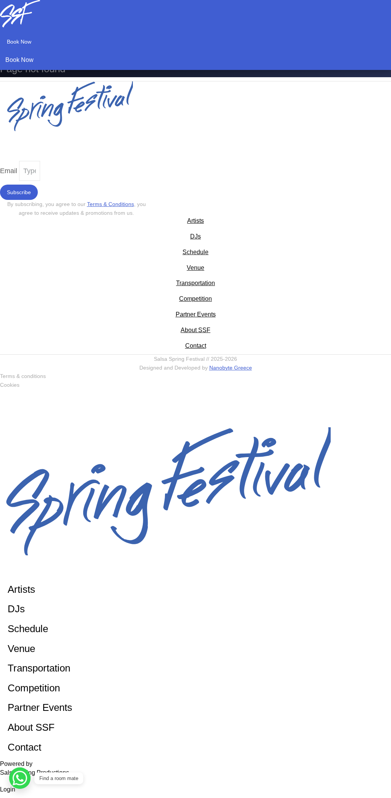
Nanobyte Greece (230, 368)
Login (7, 789)
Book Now (19, 42)
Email (9, 171)
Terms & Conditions (110, 204)
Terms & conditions (23, 376)
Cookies (9, 385)
